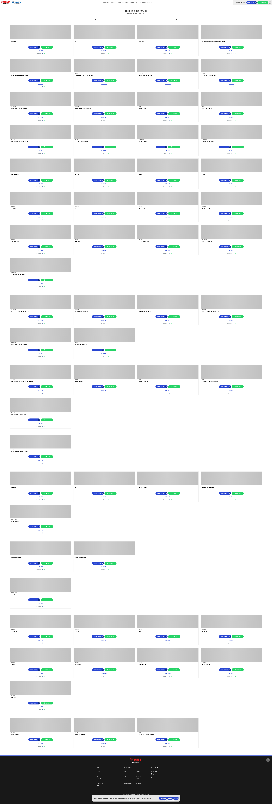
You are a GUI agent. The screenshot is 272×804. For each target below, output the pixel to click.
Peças (137, 2)
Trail (98, 776)
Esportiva (99, 778)
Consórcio (125, 2)
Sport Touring (100, 783)
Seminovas (113, 2)
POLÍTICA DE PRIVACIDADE (128, 783)
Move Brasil (99, 788)
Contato (137, 778)
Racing (98, 785)
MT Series (99, 781)
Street (98, 773)
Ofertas (119, 2)
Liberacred (132, 2)
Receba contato (250, 2)
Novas (125, 771)
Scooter (98, 771)
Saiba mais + (40, 50)
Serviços (149, 2)
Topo (268, 761)
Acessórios (143, 2)
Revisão (125, 778)
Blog (125, 781)
